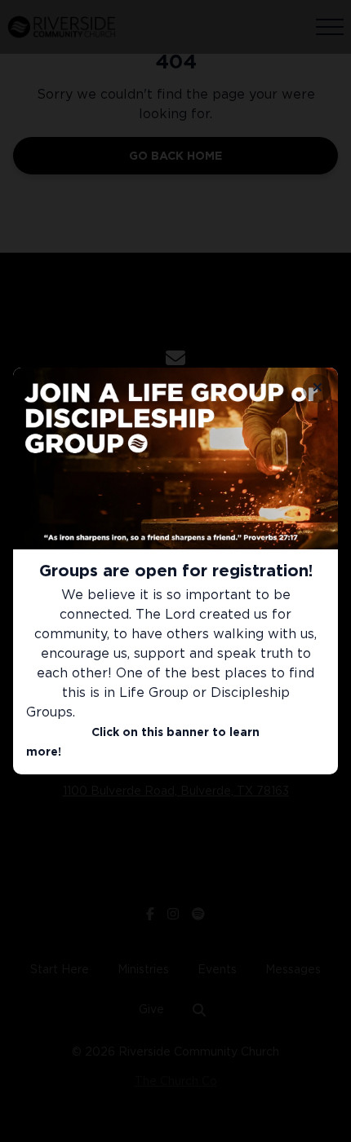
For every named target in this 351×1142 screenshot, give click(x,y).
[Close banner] (317, 388)
